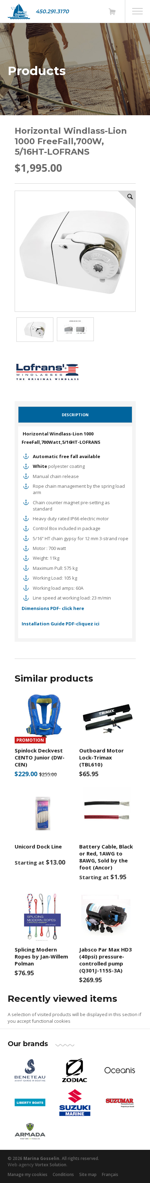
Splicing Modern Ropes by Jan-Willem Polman (41, 956)
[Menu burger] (137, 11)
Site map (88, 1174)
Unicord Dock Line (38, 846)
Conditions (63, 1174)
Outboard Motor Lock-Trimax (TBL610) (101, 757)
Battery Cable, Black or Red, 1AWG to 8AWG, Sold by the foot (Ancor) (106, 857)
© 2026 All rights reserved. (53, 1158)
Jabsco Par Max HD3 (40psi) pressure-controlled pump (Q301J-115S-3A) (105, 960)
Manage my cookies (27, 1174)
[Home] (19, 11)
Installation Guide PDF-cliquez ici (60, 623)
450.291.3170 (52, 11)
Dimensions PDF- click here (53, 608)
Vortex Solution (50, 1165)
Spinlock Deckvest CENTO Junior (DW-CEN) (40, 757)
